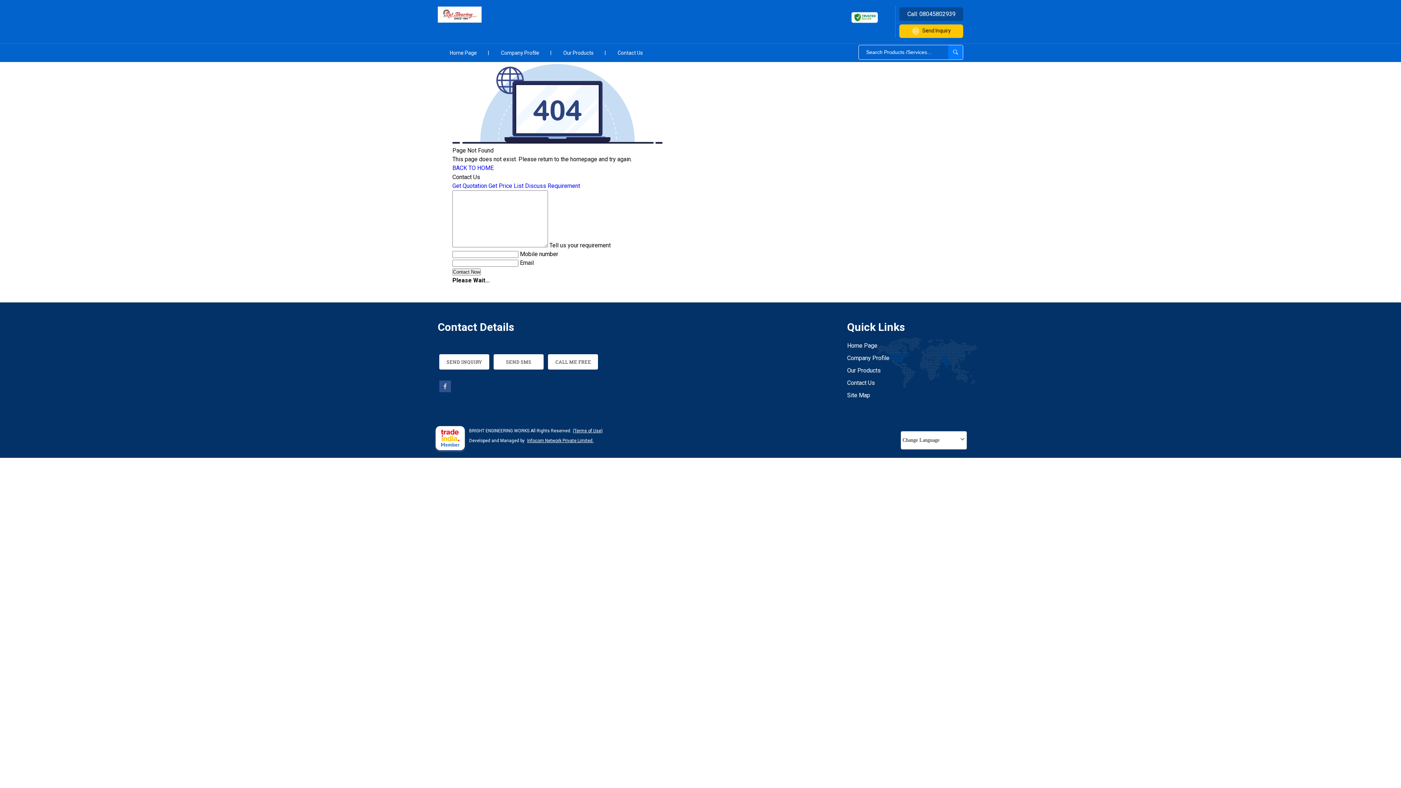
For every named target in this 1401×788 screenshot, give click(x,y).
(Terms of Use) (588, 430)
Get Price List (506, 185)
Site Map (858, 395)
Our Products (578, 53)
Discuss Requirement (552, 185)
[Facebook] (445, 390)
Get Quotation (469, 185)
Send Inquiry (936, 31)
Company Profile (520, 53)
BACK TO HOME (473, 168)
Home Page (463, 53)
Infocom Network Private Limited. (560, 440)
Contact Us (630, 53)
